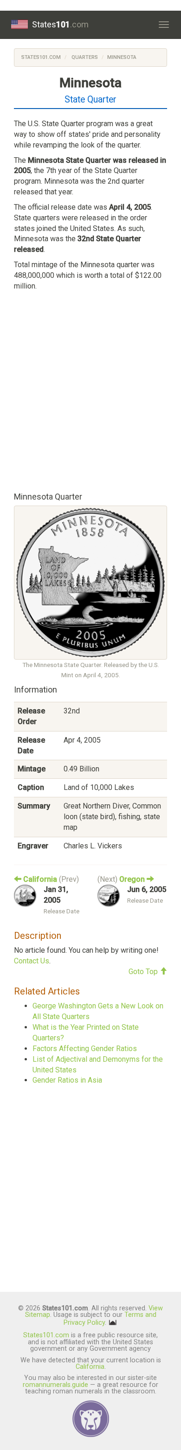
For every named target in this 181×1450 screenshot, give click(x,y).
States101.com (41, 57)
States (60, 24)
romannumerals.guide (55, 1385)
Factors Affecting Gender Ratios (84, 1048)
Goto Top (144, 971)
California (90, 1367)
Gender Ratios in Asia (67, 1080)
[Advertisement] (90, 389)
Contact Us (31, 960)
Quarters (84, 57)
